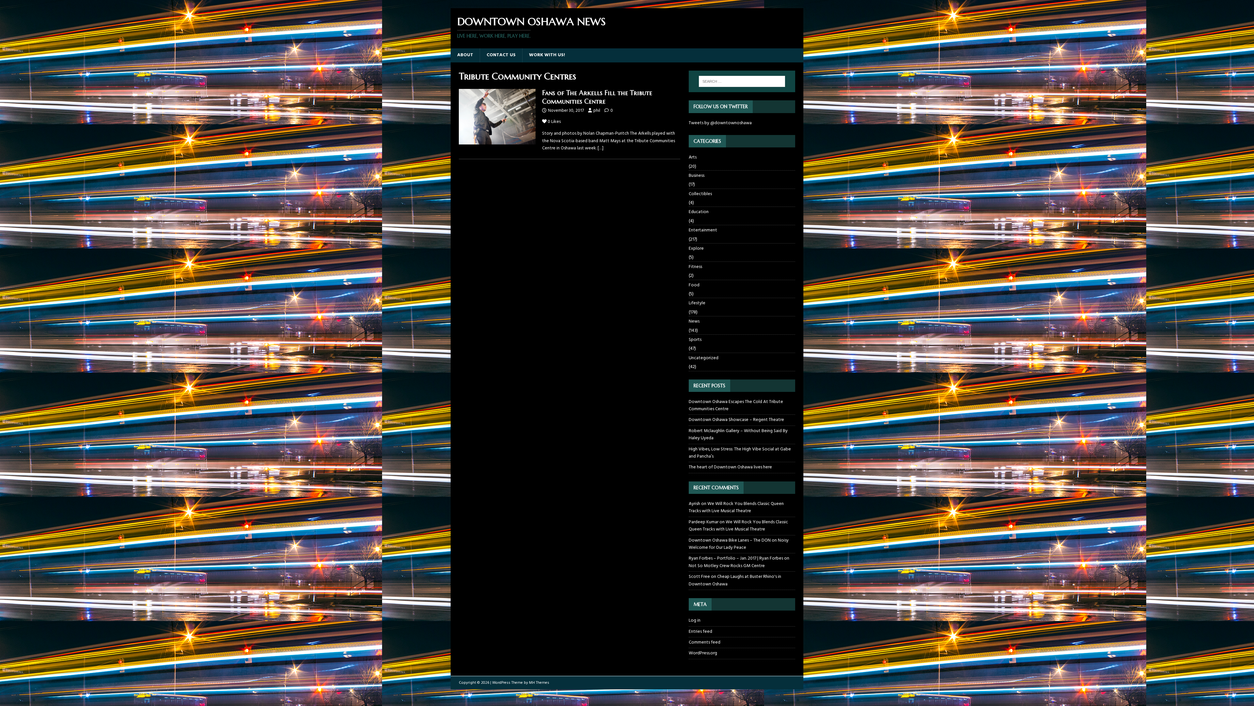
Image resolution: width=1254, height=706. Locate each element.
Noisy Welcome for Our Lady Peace (739, 544)
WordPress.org (703, 653)
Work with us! (547, 55)
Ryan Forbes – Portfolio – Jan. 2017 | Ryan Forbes (736, 558)
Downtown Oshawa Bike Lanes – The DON (730, 540)
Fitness (695, 267)
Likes (554, 122)
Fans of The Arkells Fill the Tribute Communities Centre (597, 97)
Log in (694, 620)
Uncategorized (703, 358)
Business (696, 175)
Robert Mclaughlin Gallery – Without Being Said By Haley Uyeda (738, 434)
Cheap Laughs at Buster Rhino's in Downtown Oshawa (735, 580)
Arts (693, 157)
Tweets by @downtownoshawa (720, 123)
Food (694, 285)
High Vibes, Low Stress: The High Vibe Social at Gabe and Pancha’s (740, 452)
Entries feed (700, 631)
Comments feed (704, 642)
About (465, 55)
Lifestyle (697, 303)
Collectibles (700, 194)
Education (699, 212)
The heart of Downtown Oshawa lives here (730, 467)
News (694, 321)
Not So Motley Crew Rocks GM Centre (727, 566)
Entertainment (703, 230)
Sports (695, 340)
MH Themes (539, 683)
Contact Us (501, 55)
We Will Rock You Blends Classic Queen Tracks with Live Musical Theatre (736, 507)
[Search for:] (742, 81)
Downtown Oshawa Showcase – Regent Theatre (736, 420)
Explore (696, 248)
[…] (600, 148)
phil (596, 110)
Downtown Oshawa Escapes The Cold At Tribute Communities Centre (736, 405)
